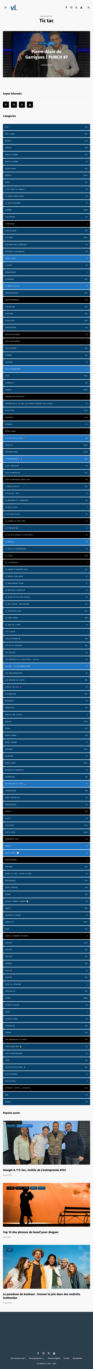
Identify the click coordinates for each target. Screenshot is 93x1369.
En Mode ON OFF (46, 286)
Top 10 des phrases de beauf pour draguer (31, 1232)
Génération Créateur (46, 396)
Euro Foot (46, 320)
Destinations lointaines (46, 244)
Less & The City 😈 (46, 687)
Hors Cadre (46, 431)
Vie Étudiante (46, 1074)
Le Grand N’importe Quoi (46, 569)
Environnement (46, 300)
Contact (66, 1358)
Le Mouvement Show (46, 583)
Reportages (46, 880)
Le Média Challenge (46, 576)
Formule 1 (46, 383)
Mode (46, 728)
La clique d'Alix (46, 514)
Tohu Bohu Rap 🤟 (46, 1046)
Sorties (46, 977)
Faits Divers (46, 348)
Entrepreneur (46, 293)
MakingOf (46, 701)
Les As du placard (46, 645)
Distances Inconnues (46, 251)
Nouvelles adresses (46, 770)
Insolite (46, 445)
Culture (46, 238)
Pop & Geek (46, 832)
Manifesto (46, 708)
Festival (46, 362)
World (46, 1102)
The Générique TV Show (46, 1039)
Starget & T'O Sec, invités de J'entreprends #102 (34, 1170)
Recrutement (77, 1358)
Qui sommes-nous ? (18, 1358)
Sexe (46, 929)
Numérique (46, 777)
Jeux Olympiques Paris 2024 (46, 479)
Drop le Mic (46, 258)
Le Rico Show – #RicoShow (46, 604)
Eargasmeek (46, 272)
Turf (46, 1060)
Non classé (46, 763)
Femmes (46, 355)
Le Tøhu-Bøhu (46, 618)
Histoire (46, 417)
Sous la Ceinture (46, 984)
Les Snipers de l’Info (46, 680)
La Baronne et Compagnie (46, 500)
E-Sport (46, 265)
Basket (46, 141)
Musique (46, 749)
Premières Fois (46, 839)
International (46, 452)
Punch (51, 43)
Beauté (46, 148)
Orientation (46, 791)
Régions (46, 867)
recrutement (46, 860)
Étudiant (46, 314)
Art (46, 127)
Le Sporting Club (46, 611)
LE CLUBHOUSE (46, 562)
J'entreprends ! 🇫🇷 (46, 459)
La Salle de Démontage (46, 549)
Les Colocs (46, 652)
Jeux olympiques (46, 473)
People (46, 811)
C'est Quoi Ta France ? (46, 189)
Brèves (46, 175)
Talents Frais (46, 1019)
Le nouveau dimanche (46, 590)
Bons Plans (46, 168)
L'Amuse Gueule (46, 486)
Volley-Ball (46, 1081)
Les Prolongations (46, 673)
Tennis (46, 1033)
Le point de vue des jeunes (46, 597)
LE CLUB (46, 556)
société (46, 950)
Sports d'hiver (46, 1005)
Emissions (43, 43)
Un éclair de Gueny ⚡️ (46, 1067)
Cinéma (46, 210)
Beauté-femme (46, 155)
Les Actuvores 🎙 (46, 639)
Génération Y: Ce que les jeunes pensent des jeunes (46, 403)
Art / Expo (46, 134)
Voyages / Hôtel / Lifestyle (46, 1088)
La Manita (46, 542)
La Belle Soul (46, 507)
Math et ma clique (46, 715)
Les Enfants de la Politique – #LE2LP (46, 659)
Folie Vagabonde (46, 369)
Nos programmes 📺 (36, 1358)
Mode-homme (46, 742)
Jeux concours (46, 466)
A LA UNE (11, 1188)
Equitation (46, 307)
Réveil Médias (46, 887)
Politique (46, 825)
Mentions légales (54, 1358)
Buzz (46, 182)
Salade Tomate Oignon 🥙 (46, 901)
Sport (46, 998)
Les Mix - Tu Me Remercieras (46, 666)
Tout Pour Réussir (46, 1053)
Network (46, 756)
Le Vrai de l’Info (46, 625)
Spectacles (46, 991)
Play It (46, 818)
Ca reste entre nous (46, 196)
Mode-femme (46, 735)
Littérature (46, 694)
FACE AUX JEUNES (46, 334)
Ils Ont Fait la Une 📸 (46, 438)
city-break (46, 217)
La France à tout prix (46, 521)
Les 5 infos (46, 632)
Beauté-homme (46, 162)
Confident (46, 224)
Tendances (46, 1026)
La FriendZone (46, 528)
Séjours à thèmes (46, 915)
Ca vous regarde (46, 203)
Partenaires (46, 804)
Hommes (46, 424)
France (46, 390)
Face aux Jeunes (46, 341)
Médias (46, 722)
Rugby (46, 894)
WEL (46, 1095)
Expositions (46, 327)
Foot (46, 376)
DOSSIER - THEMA (22, 1188)
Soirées (46, 963)
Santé (46, 908)
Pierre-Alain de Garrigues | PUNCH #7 (46, 54)
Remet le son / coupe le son (46, 874)
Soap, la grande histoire (46, 936)
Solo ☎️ (46, 970)
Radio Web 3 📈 (46, 853)
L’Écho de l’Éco (46, 493)
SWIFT (46, 1012)
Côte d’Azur (46, 231)
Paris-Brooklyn (46, 798)
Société (46, 943)
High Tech (46, 410)
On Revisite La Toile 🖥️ (46, 784)
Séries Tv (46, 922)
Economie (46, 279)
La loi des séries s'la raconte (46, 535)
